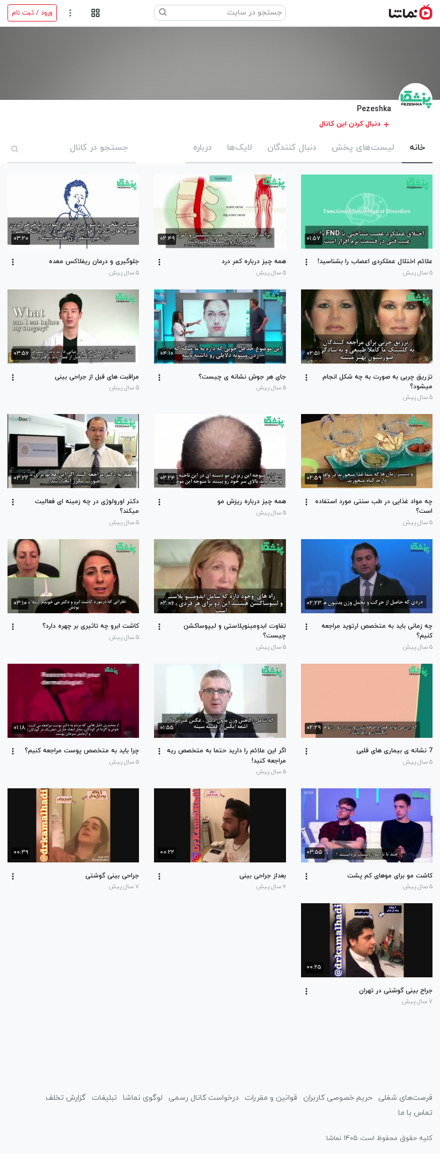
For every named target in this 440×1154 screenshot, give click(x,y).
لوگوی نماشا (143, 1098)
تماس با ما (415, 1113)
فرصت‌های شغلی (405, 1098)
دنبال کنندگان (292, 148)
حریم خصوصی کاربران (337, 1098)
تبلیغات (104, 1098)
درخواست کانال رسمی (203, 1098)
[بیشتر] (306, 262)
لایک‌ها (239, 148)
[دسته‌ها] (95, 13)
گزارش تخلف (66, 1098)
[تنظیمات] (70, 13)
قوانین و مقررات (271, 1098)
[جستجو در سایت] (163, 13)
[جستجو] (15, 148)
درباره (202, 148)
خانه (417, 148)
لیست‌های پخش (363, 148)
